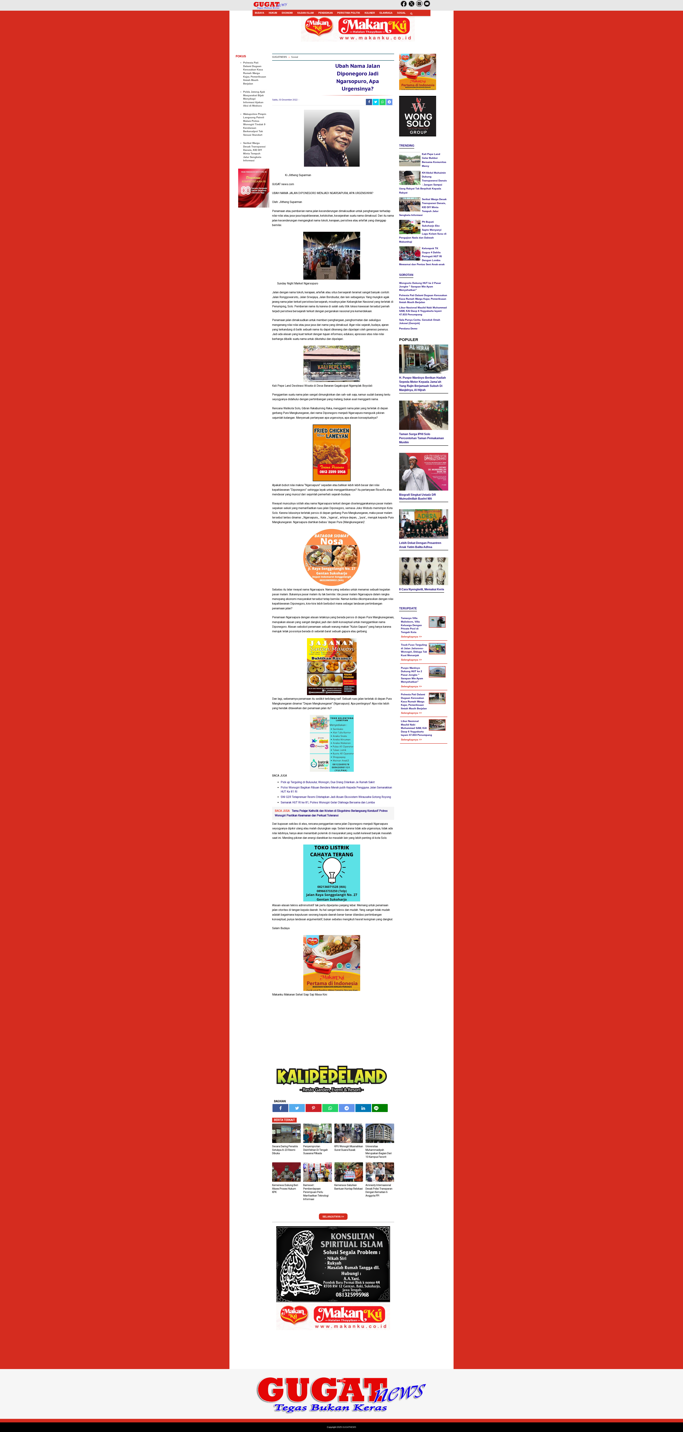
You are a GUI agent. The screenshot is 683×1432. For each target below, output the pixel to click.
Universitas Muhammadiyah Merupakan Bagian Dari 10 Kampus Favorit (379, 1151)
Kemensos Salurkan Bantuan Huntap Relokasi (348, 1187)
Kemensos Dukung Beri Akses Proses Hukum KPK (285, 1188)
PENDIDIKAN (325, 13)
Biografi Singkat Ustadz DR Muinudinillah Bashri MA (417, 496)
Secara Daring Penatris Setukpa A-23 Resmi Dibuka (285, 1150)
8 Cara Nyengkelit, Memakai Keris (421, 589)
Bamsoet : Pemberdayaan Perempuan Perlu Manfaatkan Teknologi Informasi (316, 1192)
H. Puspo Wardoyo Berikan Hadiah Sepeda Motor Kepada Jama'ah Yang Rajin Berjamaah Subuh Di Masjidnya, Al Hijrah (422, 383)
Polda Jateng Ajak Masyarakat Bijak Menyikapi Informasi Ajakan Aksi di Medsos (254, 98)
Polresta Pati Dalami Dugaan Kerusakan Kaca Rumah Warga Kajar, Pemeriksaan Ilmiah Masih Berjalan (254, 73)
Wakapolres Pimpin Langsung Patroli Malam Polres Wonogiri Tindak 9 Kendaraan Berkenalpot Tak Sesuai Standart (254, 124)
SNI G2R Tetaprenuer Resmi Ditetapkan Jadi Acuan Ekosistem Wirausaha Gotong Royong (336, 797)
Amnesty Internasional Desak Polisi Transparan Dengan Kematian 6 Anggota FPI (379, 1190)
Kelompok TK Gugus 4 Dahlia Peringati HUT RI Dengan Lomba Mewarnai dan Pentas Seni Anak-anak (422, 256)
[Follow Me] (411, 6)
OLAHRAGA (385, 13)
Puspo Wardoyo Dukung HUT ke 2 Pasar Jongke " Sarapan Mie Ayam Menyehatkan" (412, 674)
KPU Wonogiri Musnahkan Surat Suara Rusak (348, 1148)
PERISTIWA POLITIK (348, 13)
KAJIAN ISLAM (305, 13)
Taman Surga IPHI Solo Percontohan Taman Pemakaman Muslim (421, 438)
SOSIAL (401, 13)
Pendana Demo (408, 328)
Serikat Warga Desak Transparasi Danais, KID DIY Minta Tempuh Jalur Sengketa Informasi (423, 207)
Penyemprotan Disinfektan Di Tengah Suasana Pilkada (315, 1150)
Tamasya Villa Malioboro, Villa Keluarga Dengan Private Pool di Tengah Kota (411, 625)
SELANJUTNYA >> (333, 1216)
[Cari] (411, 13)
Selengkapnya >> (411, 636)
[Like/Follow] (403, 6)
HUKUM (273, 13)
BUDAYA (259, 13)
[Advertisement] (341, 1407)
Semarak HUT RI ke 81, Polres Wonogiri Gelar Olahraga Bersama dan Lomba (328, 802)
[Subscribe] (426, 6)
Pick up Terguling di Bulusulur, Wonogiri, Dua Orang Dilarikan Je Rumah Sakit (328, 782)
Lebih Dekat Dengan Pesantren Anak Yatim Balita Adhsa (420, 545)
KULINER (370, 13)
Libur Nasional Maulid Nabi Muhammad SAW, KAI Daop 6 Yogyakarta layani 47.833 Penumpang (423, 311)
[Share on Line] (380, 1108)
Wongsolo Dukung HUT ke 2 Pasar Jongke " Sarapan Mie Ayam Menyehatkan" (420, 286)
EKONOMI (287, 13)
